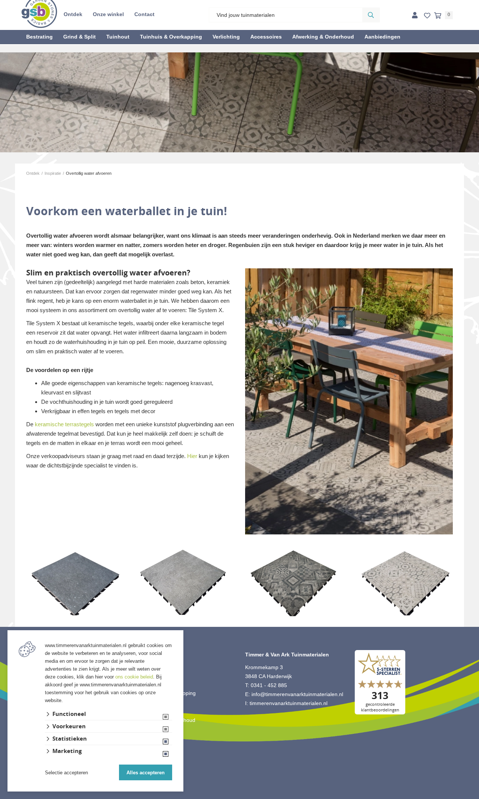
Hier (192, 456)
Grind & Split (79, 37)
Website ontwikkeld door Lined (239, 795)
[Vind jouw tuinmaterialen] (370, 15)
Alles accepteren (145, 772)
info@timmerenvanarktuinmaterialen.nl (297, 694)
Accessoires (266, 37)
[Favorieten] (427, 16)
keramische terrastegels (64, 424)
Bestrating (39, 37)
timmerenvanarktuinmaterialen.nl (288, 703)
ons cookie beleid (134, 677)
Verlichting (226, 37)
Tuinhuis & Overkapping (171, 37)
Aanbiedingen (382, 37)
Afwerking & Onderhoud (323, 37)
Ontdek (73, 14)
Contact (144, 14)
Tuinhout (117, 37)
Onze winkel (108, 14)
